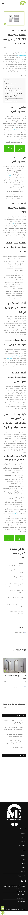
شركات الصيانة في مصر (15, 356)
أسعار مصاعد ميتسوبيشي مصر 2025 (12, 87)
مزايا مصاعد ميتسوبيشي (9, 85)
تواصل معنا (22, 846)
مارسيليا (12, 223)
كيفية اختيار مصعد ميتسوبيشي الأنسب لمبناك (13, 88)
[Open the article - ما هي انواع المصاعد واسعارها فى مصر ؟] (20, 665)
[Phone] (2, 908)
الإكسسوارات (21, 876)
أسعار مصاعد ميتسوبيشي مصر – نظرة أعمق (13, 93)
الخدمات (23, 841)
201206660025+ (21, 901)
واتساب (8, 148)
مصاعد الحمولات (18, 747)
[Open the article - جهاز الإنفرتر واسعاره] (20, 639)
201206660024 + (20, 898)
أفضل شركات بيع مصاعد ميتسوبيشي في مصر (13, 90)
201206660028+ (21, 905)
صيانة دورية (10, 358)
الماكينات (22, 859)
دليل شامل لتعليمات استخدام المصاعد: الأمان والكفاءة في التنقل (13, 742)
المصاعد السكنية (17, 130)
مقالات (4, 48)
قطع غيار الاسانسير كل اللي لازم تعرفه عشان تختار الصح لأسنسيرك (13, 728)
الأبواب (23, 868)
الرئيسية (23, 833)
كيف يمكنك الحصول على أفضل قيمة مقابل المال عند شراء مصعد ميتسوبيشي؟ (14, 95)
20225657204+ (21, 891)
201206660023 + (20, 894)
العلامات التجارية (21, 55)
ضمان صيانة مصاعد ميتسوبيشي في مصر (12, 92)
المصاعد (23, 855)
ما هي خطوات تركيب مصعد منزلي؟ (11, 101)
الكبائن (23, 863)
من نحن (23, 837)
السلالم (23, 872)
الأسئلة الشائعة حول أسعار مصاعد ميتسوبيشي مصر (15, 98)
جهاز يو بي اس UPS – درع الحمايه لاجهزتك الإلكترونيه (13, 722)
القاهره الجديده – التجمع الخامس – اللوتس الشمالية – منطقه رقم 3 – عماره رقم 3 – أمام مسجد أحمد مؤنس (14, 886)
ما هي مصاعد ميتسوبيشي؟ (10, 83)
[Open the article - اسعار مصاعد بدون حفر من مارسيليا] (20, 694)
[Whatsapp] (2, 913)
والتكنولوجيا (15, 514)
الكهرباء (10, 175)
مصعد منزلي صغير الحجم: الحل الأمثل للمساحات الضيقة (14, 735)
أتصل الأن (19, 148)
